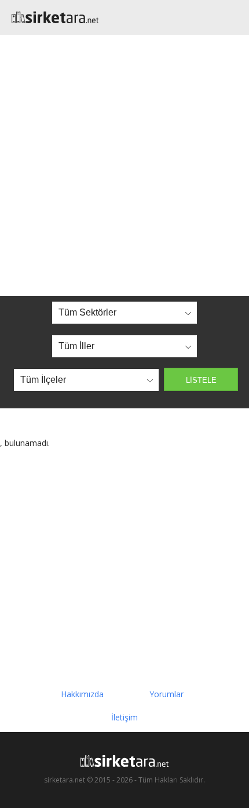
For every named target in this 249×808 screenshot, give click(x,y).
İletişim (124, 717)
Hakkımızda (82, 694)
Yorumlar (166, 694)
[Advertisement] (124, 165)
